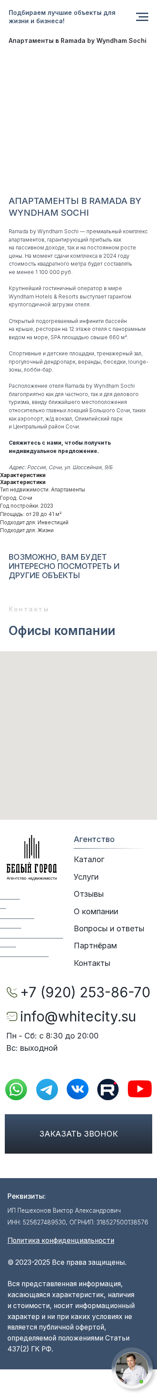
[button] (132, 1369)
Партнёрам (95, 945)
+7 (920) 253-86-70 (85, 992)
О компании (96, 911)
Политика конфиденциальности (60, 1240)
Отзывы (89, 893)
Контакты (92, 963)
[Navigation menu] (142, 17)
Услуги (86, 876)
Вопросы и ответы (109, 928)
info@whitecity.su (78, 1016)
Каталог (89, 859)
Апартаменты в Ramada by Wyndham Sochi (78, 40)
